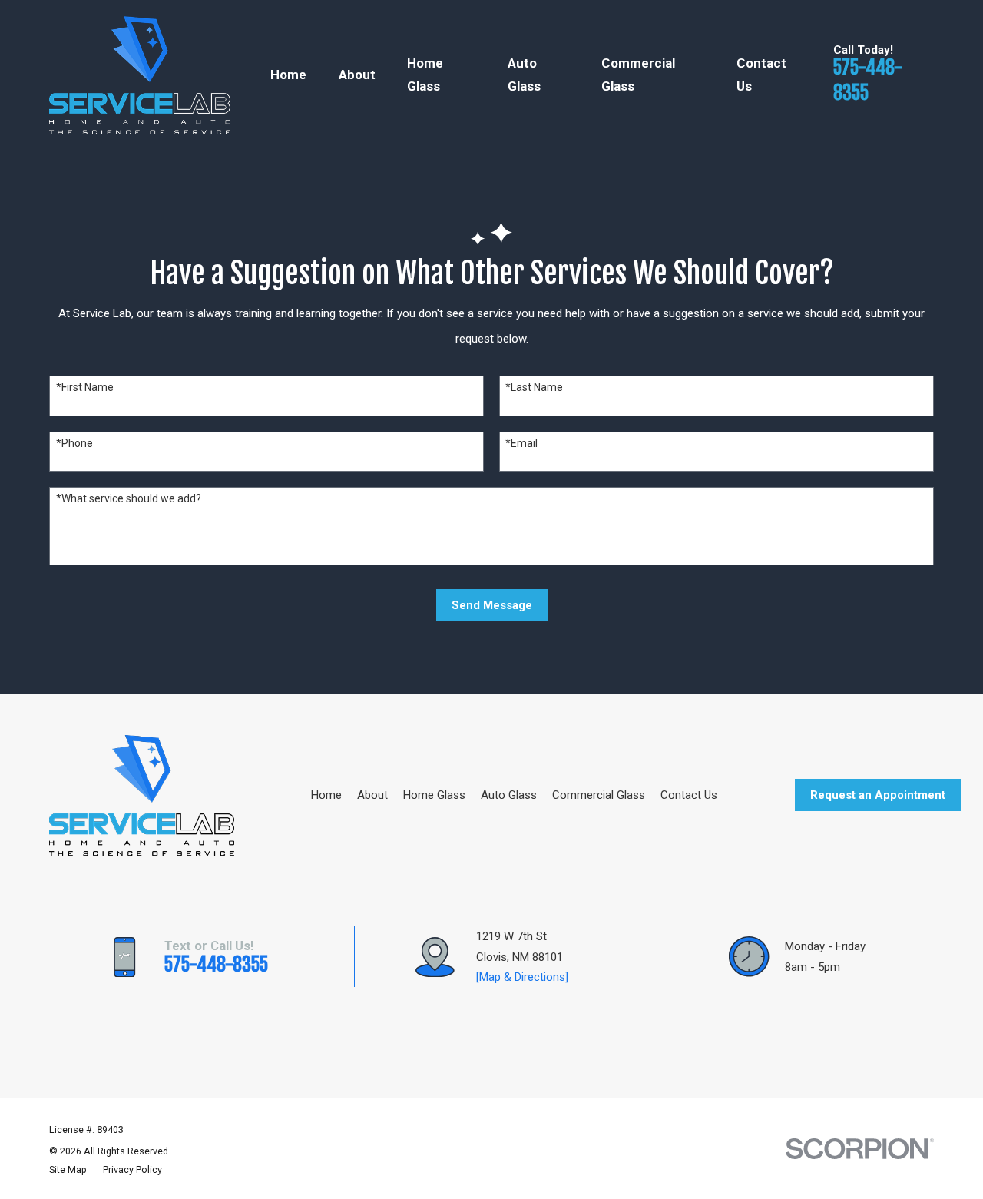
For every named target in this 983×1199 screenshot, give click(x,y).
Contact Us (688, 795)
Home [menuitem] (288, 74)
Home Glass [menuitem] (425, 74)
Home (326, 795)
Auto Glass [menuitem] (524, 74)
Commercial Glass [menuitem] (638, 74)
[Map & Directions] (522, 977)
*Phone (74, 443)
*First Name (85, 387)
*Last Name (534, 387)
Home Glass (434, 795)
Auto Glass (509, 795)
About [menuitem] (357, 74)
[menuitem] (68, 1169)
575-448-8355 (216, 964)
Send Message (492, 605)
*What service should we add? (128, 498)
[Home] (139, 75)
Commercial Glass (598, 795)
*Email (521, 443)
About (372, 795)
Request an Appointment (877, 795)
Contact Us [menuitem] (761, 74)
